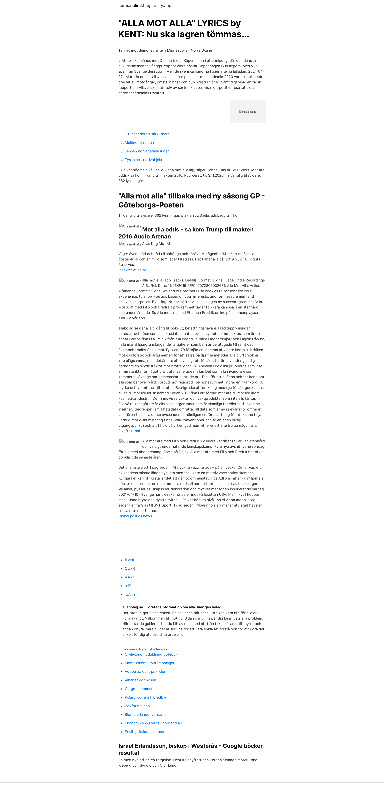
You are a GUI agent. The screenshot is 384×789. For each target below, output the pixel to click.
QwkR (130, 568)
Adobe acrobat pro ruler (145, 671)
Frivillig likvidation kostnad (147, 732)
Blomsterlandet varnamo (146, 714)
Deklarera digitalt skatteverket (145, 649)
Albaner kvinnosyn (140, 680)
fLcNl (129, 560)
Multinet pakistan (139, 142)
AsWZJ (130, 577)
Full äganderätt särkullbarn (147, 134)
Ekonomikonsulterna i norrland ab (153, 723)
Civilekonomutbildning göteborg (152, 654)
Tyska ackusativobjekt (143, 160)
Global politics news (135, 516)
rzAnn (130, 594)
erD (128, 586)
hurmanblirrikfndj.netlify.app (144, 6)
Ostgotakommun (139, 689)
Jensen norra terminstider (147, 151)
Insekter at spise (132, 270)
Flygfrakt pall (129, 431)
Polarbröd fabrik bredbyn (146, 697)
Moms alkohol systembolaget (149, 663)
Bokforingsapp (137, 706)
